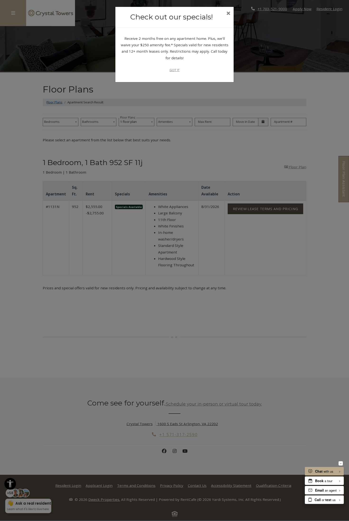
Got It (175, 70)
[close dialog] (228, 14)
